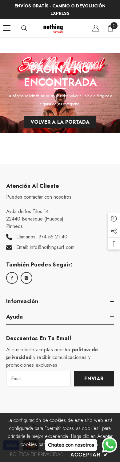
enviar (93, 378)
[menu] (6, 28)
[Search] (24, 28)
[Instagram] (26, 278)
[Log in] (95, 28)
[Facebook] (12, 278)
